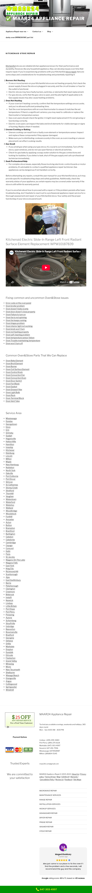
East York (10, 566)
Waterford (10, 502)
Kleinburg (10, 453)
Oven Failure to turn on (16, 314)
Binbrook (10, 594)
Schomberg (11, 620)
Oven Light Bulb (13, 392)
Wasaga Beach (12, 675)
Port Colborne (12, 476)
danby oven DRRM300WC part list (19, 37)
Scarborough (11, 574)
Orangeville (11, 678)
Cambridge (11, 542)
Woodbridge (11, 511)
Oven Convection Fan (15, 375)
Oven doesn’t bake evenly (17, 309)
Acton (8, 522)
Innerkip (9, 447)
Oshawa (9, 641)
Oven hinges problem (15, 323)
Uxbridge (10, 626)
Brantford (10, 531)
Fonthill (9, 516)
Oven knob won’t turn (15, 329)
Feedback (68, 779)
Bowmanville (11, 632)
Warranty (74, 777)
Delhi (8, 551)
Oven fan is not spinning (16, 317)
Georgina (10, 638)
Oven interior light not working (19, 326)
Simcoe (9, 482)
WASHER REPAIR (46, 827)
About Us (75, 774)
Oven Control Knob (14, 372)
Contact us (36, 31)
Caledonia (10, 540)
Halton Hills (11, 441)
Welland (9, 508)
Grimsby (9, 433)
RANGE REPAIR (45, 800)
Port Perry (10, 612)
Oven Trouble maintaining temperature (23, 340)
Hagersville (11, 438)
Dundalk (9, 652)
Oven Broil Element (14, 363)
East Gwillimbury (13, 580)
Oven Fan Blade (13, 384)
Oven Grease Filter (14, 389)
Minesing (10, 664)
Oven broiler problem (15, 306)
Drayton (9, 649)
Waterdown (11, 499)
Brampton (10, 528)
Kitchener (10, 450)
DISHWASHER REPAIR (48, 813)
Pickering (10, 615)
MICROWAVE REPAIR (48, 791)
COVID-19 (65, 777)
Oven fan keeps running (16, 320)
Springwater (11, 687)
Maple (8, 462)
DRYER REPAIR (45, 818)
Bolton (9, 525)
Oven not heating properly (17, 332)
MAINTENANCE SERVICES (50, 795)
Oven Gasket (11, 386)
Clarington (10, 589)
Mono (8, 667)
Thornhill (10, 493)
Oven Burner (11, 366)
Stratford (10, 490)
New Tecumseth (13, 669)
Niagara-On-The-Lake (15, 560)
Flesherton (10, 658)
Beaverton (10, 629)
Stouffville (10, 623)
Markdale (10, 646)
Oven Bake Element (14, 361)
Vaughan (10, 496)
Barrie (8, 583)
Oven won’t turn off (14, 343)
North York (10, 470)
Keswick (9, 600)
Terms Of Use (50, 777)
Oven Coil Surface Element (17, 369)
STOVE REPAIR (45, 831)
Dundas (9, 421)
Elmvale (9, 655)
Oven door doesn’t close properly (20, 312)
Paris (8, 554)
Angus (9, 681)
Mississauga (11, 418)
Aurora (9, 618)
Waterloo (10, 505)
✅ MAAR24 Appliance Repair (45, 18)
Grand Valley (11, 661)
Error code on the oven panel (18, 303)
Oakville (9, 473)
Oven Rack (10, 395)
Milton (9, 459)
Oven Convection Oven (16, 378)
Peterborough (12, 586)
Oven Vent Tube (13, 401)
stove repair (71, 72)
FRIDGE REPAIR (45, 822)
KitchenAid (11, 66)
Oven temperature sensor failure (20, 338)
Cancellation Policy (47, 779)
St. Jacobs (10, 557)
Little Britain (11, 606)
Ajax (8, 577)
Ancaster (10, 519)
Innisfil (9, 597)
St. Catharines (12, 485)
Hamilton (10, 444)
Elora (8, 427)
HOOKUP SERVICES (47, 809)
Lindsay (9, 603)
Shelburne (10, 672)
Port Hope (10, 609)
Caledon (9, 537)
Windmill (10, 690)
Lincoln (9, 456)
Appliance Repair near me (16, 31)
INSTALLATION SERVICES (49, 804)
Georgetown (11, 424)
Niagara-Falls (12, 563)
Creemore (10, 592)
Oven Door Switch (14, 381)
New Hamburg (12, 464)
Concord (10, 548)
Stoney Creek (12, 488)
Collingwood (11, 684)
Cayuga (9, 545)
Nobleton (10, 467)
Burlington (10, 534)
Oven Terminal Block (15, 398)
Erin (7, 430)
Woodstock (11, 514)
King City (10, 568)
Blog (49, 31)
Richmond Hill (12, 571)
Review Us (59, 779)
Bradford (10, 635)
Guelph (9, 436)
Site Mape (77, 779)
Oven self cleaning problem (18, 335)
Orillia (8, 643)
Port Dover (10, 479)
